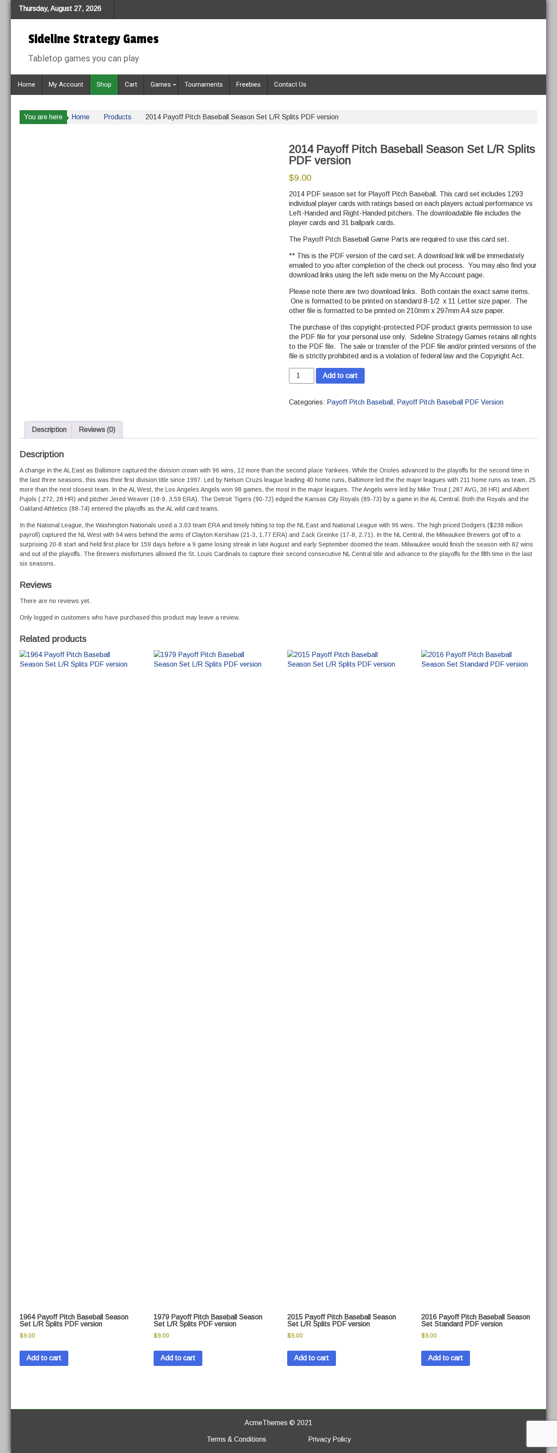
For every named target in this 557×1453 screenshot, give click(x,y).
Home (26, 84)
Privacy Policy (329, 1439)
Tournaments (204, 84)
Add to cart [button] (44, 1358)
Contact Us (290, 84)
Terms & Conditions (236, 1439)
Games (161, 84)
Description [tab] (49, 429)
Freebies (248, 84)
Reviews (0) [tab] (97, 429)
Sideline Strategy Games (93, 39)
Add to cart (340, 375)
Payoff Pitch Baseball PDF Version (450, 402)
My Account (66, 84)
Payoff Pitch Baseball (360, 402)
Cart (131, 84)
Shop (104, 84)
